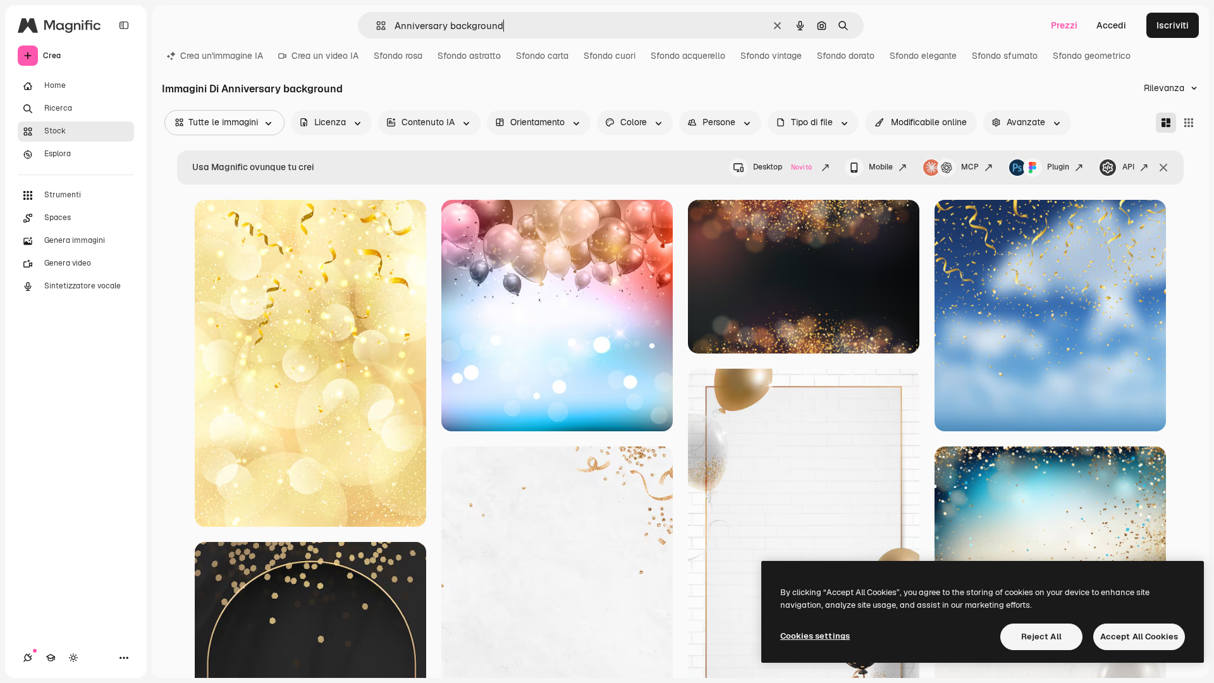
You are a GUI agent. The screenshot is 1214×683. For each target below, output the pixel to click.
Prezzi (1064, 25)
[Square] (1189, 123)
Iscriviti (1172, 25)
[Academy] (50, 658)
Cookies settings (815, 636)
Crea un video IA (325, 55)
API (1128, 167)
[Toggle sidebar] (124, 25)
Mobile (881, 167)
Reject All (1041, 636)
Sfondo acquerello (688, 55)
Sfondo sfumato (1005, 55)
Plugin (1058, 167)
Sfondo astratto (469, 55)
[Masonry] (1166, 123)
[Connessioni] (28, 658)
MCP (970, 167)
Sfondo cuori (609, 55)
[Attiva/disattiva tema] (73, 658)
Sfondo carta (542, 55)
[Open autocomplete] (376, 25)
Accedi (1111, 25)
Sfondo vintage (771, 55)
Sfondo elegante (923, 55)
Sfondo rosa (398, 55)
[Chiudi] (1163, 168)
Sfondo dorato (845, 55)
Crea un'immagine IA (221, 55)
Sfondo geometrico (1092, 55)
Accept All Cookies (1139, 636)
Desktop (782, 167)
